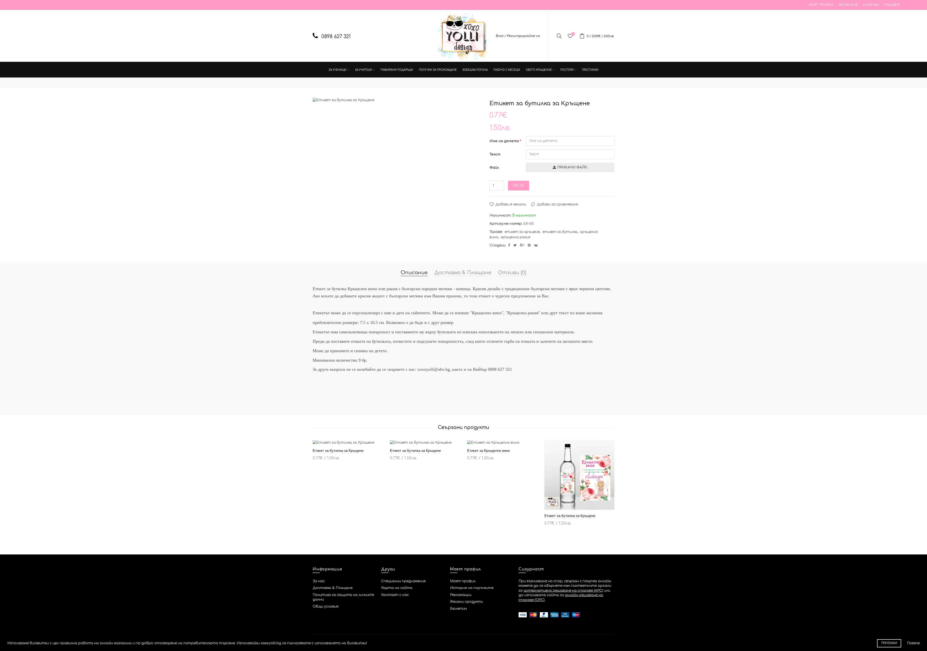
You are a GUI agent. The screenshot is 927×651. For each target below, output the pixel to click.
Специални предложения (403, 581)
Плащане (892, 5)
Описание (414, 272)
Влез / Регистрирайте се (518, 36)
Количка (871, 5)
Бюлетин (458, 608)
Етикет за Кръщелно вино (488, 450)
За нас (319, 581)
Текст (495, 154)
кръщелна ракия (515, 237)
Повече (913, 643)
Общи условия (325, 606)
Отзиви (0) (512, 272)
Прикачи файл (571, 167)
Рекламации (460, 595)
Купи (518, 185)
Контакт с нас (395, 595)
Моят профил (821, 5)
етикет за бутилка (559, 232)
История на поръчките (471, 588)
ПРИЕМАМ (889, 643)
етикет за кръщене (522, 232)
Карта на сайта (396, 588)
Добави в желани (510, 204)
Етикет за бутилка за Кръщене (338, 450)
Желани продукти (466, 601)
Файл (494, 167)
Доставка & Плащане (462, 272)
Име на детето (504, 141)
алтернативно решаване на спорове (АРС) (563, 590)
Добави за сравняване (557, 204)
